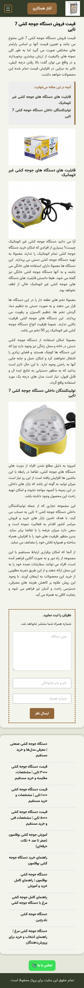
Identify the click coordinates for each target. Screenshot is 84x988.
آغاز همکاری (42, 8)
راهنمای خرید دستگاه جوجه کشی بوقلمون (28, 860)
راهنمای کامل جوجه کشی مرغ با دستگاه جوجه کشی (29, 900)
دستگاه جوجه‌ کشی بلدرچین (34, 917)
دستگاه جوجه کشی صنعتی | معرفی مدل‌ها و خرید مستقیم (28, 749)
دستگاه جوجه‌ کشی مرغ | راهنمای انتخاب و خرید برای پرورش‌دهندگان (28, 937)
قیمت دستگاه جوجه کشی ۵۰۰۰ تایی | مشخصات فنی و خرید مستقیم (29, 817)
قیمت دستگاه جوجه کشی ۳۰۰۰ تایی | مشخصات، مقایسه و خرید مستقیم (29, 772)
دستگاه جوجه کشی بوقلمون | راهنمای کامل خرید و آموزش (30, 880)
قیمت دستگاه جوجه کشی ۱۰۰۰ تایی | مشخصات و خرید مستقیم (29, 795)
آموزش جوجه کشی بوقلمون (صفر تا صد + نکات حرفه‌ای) (28, 840)
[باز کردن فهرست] (8, 9)
